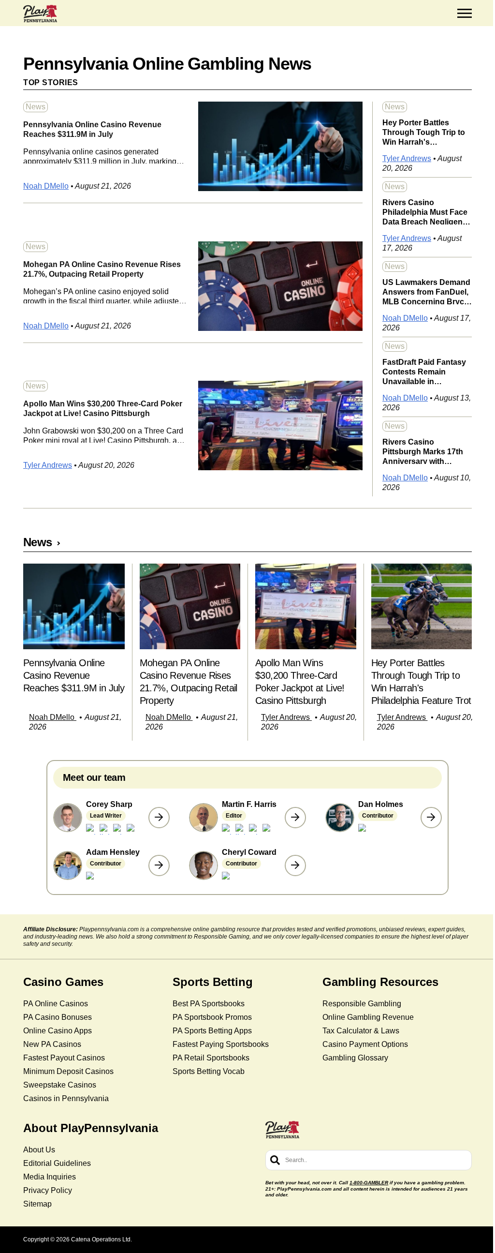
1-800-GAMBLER (368, 1182)
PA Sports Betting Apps (212, 1031)
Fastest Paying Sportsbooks (221, 1044)
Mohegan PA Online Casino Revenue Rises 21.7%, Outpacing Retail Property (102, 269)
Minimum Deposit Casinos (68, 1071)
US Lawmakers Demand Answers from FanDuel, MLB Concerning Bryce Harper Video (426, 291)
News (35, 107)
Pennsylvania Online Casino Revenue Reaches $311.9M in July (92, 129)
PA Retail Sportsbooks (211, 1058)
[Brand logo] (40, 13)
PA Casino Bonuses (57, 1017)
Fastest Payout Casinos (64, 1058)
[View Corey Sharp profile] (159, 817)
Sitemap (37, 1204)
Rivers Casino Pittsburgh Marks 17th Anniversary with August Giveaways (422, 451)
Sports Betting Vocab (209, 1071)
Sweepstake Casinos (59, 1085)
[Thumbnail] (74, 606)
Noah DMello (46, 186)
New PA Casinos (52, 1044)
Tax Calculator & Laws (360, 1031)
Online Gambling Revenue (368, 1017)
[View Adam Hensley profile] (159, 865)
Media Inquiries (49, 1177)
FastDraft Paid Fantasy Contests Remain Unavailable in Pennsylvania (424, 371)
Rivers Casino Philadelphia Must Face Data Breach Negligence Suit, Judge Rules (426, 211)
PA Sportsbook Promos (212, 1017)
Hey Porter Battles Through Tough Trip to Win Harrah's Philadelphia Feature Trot (423, 132)
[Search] (275, 1160)
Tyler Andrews (47, 465)
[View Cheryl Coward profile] (295, 865)
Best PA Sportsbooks (209, 1003)
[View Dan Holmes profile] (431, 817)
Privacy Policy (47, 1190)
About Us (39, 1150)
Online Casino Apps (57, 1031)
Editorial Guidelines (57, 1163)
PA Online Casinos (55, 1003)
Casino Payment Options (365, 1044)
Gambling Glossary (355, 1058)
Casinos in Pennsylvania (66, 1098)
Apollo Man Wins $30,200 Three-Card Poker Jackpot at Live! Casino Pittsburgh (102, 409)
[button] (464, 13)
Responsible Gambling (361, 1003)
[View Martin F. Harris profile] (295, 817)
